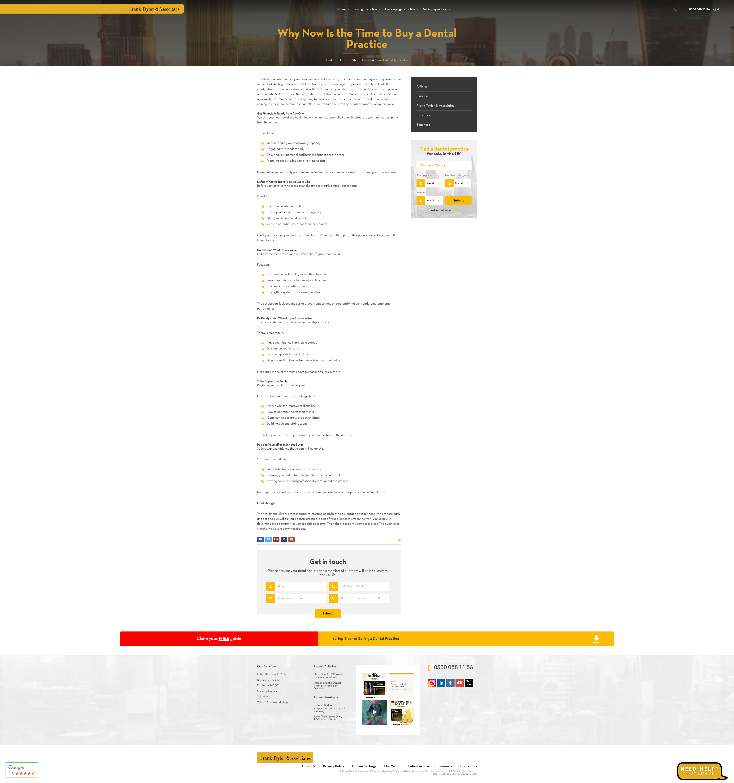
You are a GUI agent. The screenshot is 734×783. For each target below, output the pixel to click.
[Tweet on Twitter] (268, 539)
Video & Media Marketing (272, 702)
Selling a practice (436, 9)
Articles (422, 86)
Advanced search (442, 210)
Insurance (423, 115)
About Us (308, 766)
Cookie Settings (364, 766)
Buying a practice (367, 9)
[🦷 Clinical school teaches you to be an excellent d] (401, 685)
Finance (422, 96)
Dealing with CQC (268, 685)
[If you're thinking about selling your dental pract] (374, 685)
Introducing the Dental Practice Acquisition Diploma (327, 686)
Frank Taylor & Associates (435, 105)
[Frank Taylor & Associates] (285, 757)
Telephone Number (333, 586)
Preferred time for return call (333, 598)
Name (270, 586)
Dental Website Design (445, 774)
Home (343, 9)
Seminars (423, 124)
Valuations (263, 696)
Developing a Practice (402, 9)
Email (270, 598)
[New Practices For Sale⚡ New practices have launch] (401, 712)
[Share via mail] (291, 539)
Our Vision (392, 766)
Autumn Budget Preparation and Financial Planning (329, 708)
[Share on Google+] (276, 539)
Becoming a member (269, 680)
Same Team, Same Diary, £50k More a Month (328, 718)
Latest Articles (419, 766)
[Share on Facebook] (260, 539)
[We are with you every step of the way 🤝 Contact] (374, 712)
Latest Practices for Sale (271, 674)
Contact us (468, 766)
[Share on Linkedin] (284, 539)
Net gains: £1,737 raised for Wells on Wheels (328, 676)
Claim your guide (218, 639)
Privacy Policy (333, 766)
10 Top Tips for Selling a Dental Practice (365, 638)
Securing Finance (267, 691)
